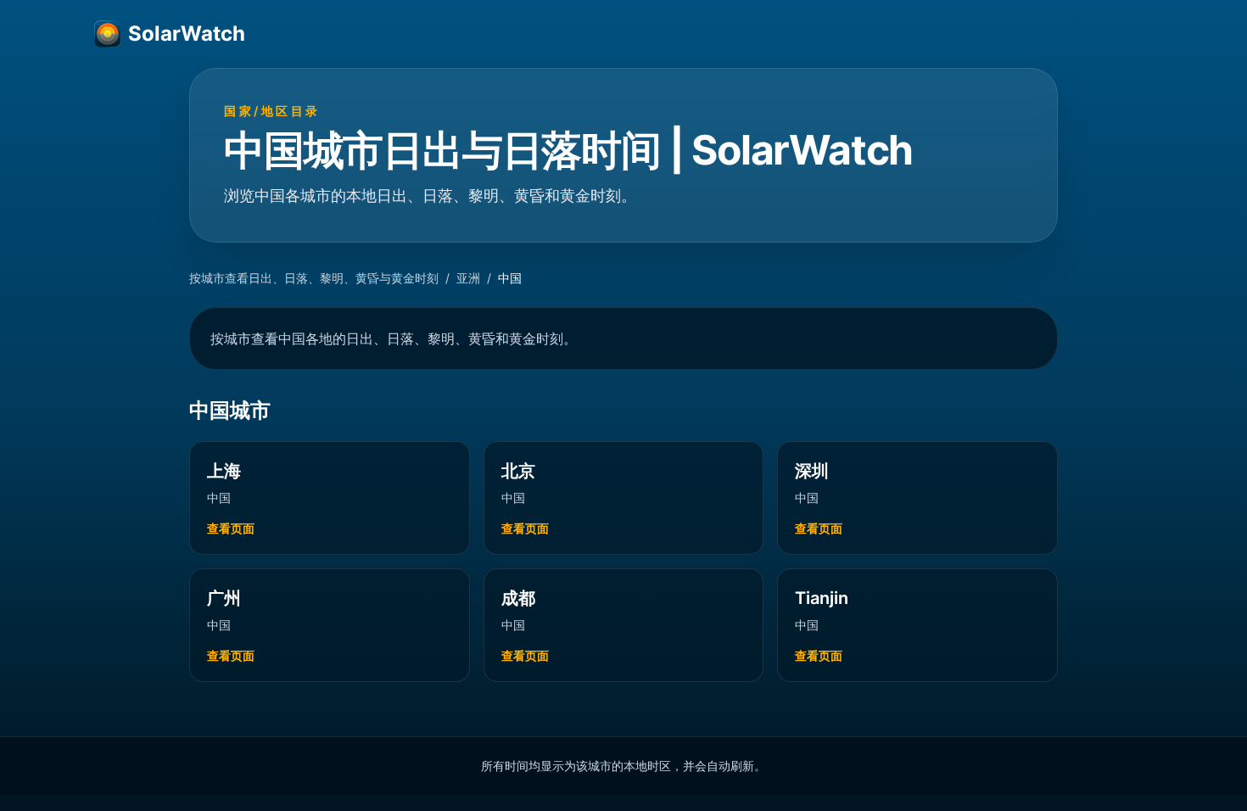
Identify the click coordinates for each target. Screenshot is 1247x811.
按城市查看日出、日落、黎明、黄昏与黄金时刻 (314, 278)
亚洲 (468, 278)
